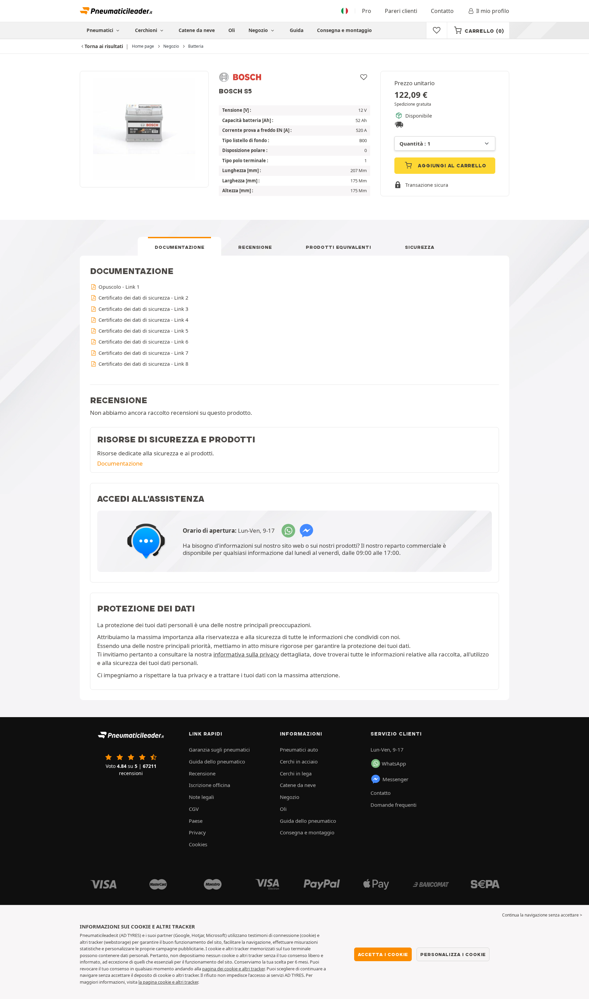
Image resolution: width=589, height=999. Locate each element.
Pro (366, 11)
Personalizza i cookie (453, 954)
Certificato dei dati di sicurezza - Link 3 (142, 308)
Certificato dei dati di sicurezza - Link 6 (142, 341)
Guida (296, 30)
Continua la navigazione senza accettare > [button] (542, 915)
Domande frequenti (394, 804)
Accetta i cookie (383, 954)
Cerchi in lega (296, 773)
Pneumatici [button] (101, 30)
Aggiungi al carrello (451, 166)
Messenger (395, 779)
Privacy (197, 832)
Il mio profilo (492, 11)
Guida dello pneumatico (217, 761)
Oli (231, 30)
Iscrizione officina (209, 785)
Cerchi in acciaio (299, 761)
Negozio (258, 30)
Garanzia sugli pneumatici (219, 749)
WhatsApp (394, 763)
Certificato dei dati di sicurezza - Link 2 (142, 297)
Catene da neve (197, 30)
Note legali (201, 796)
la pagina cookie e (157, 982)
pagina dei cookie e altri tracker (233, 969)
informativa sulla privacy (246, 654)
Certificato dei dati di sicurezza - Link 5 (142, 330)
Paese (195, 820)
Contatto (442, 11)
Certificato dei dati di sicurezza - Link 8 (142, 363)
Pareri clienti (401, 11)
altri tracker (187, 982)
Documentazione (179, 247)
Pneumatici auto (299, 749)
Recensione (255, 247)
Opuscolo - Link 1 (118, 286)
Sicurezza (419, 247)
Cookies (198, 844)
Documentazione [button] (120, 463)
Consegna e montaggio (344, 30)
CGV (194, 808)
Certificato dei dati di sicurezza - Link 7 (142, 352)
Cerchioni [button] (146, 30)
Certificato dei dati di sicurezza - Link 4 (142, 319)
